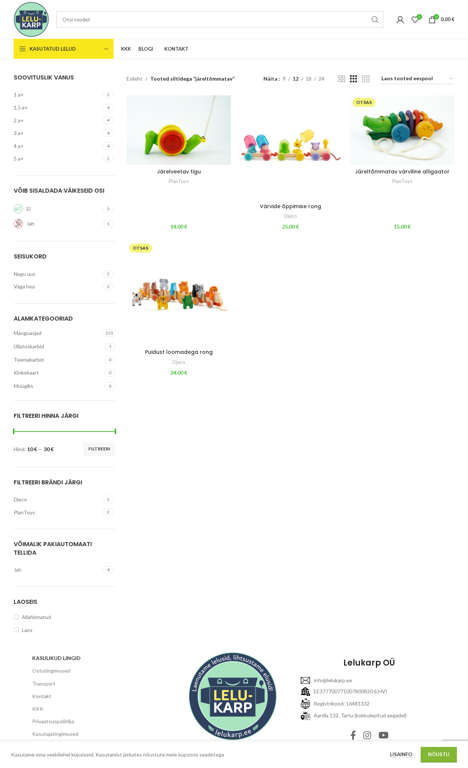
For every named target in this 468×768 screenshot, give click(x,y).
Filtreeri (99, 448)
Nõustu (439, 754)
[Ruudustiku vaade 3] (353, 79)
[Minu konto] (400, 19)
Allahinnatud (36, 617)
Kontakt (41, 696)
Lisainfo (401, 754)
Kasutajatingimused (55, 734)
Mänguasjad (27, 333)
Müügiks (23, 386)
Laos (27, 630)
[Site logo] (31, 19)
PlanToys (179, 181)
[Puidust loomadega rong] (179, 293)
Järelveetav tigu (179, 171)
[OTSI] (375, 19)
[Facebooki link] (353, 735)
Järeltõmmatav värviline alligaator (402, 171)
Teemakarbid (29, 359)
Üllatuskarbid (29, 346)
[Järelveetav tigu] (179, 130)
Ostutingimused (51, 670)
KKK (37, 709)
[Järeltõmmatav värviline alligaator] (402, 130)
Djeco (290, 216)
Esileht (134, 78)
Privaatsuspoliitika (53, 721)
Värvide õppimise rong (290, 206)
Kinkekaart (26, 372)
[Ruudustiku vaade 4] (366, 79)
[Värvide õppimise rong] (290, 147)
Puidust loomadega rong (179, 352)
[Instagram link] (367, 735)
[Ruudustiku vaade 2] (341, 79)
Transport (43, 683)
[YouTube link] (383, 735)
